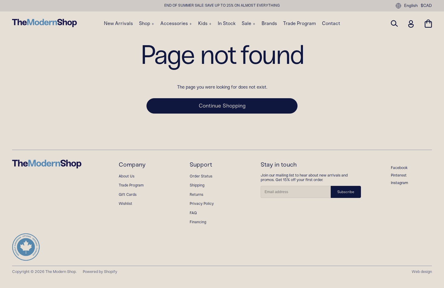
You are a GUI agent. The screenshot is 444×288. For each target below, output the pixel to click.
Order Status (201, 176)
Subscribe (345, 192)
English (411, 5)
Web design (422, 271)
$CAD (426, 6)
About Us (126, 176)
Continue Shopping (222, 105)
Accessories (174, 23)
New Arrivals (118, 23)
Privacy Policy (202, 203)
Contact (331, 23)
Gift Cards (128, 194)
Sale (247, 23)
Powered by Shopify (100, 271)
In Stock (227, 23)
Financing (198, 222)
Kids (203, 23)
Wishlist (125, 203)
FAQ (193, 213)
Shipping (197, 185)
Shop (145, 23)
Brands (269, 23)
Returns (196, 194)
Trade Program (299, 23)
